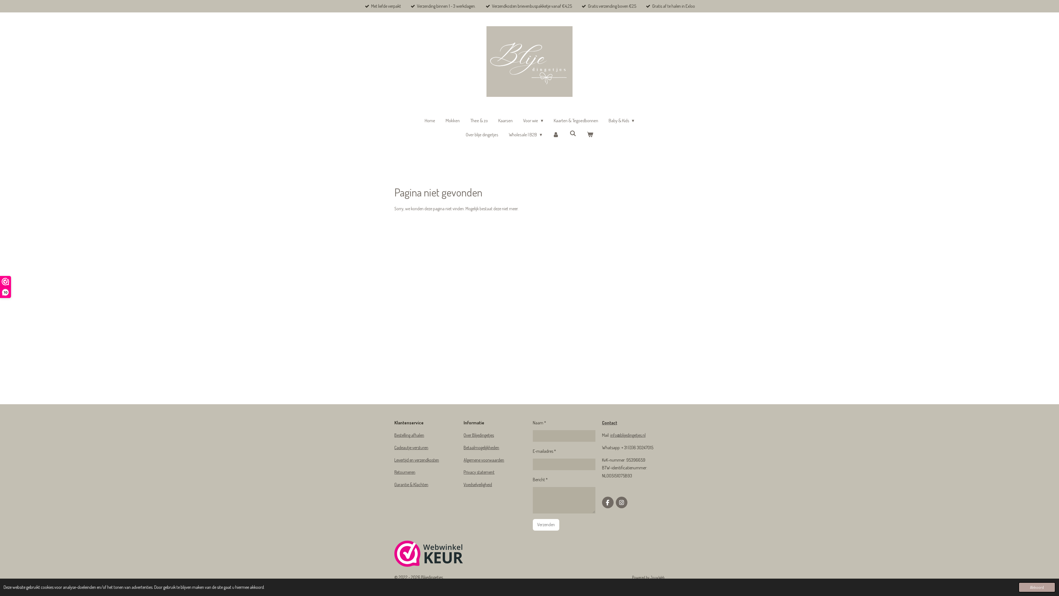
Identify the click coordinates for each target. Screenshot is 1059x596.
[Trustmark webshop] (428, 555)
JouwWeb (657, 577)
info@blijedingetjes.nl (628, 435)
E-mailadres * (544, 451)
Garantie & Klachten (411, 484)
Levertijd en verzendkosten (416, 460)
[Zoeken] (573, 133)
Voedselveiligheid (478, 484)
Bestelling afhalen (409, 435)
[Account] (556, 134)
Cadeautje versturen (411, 447)
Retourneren (404, 472)
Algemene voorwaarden (484, 460)
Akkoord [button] (1037, 587)
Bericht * (540, 479)
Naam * (539, 422)
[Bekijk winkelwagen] (590, 134)
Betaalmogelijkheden (481, 447)
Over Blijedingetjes (479, 435)
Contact (609, 422)
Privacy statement (479, 472)
